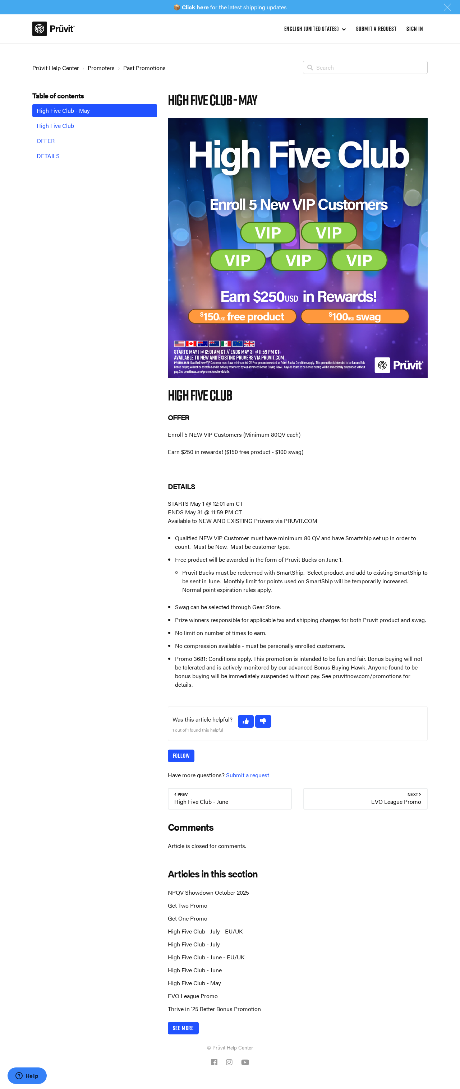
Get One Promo (187, 918)
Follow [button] (181, 756)
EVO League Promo (193, 996)
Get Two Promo (187, 905)
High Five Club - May (194, 983)
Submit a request (376, 29)
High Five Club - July (194, 944)
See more (183, 1028)
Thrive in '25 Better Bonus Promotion (214, 1009)
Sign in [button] (414, 29)
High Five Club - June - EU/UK (206, 957)
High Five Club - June (195, 970)
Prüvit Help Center (55, 68)
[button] (246, 721)
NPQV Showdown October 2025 (208, 892)
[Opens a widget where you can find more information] (27, 1076)
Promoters (101, 68)
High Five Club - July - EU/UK (205, 931)
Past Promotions (144, 68)
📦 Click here (191, 7)
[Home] (53, 29)
